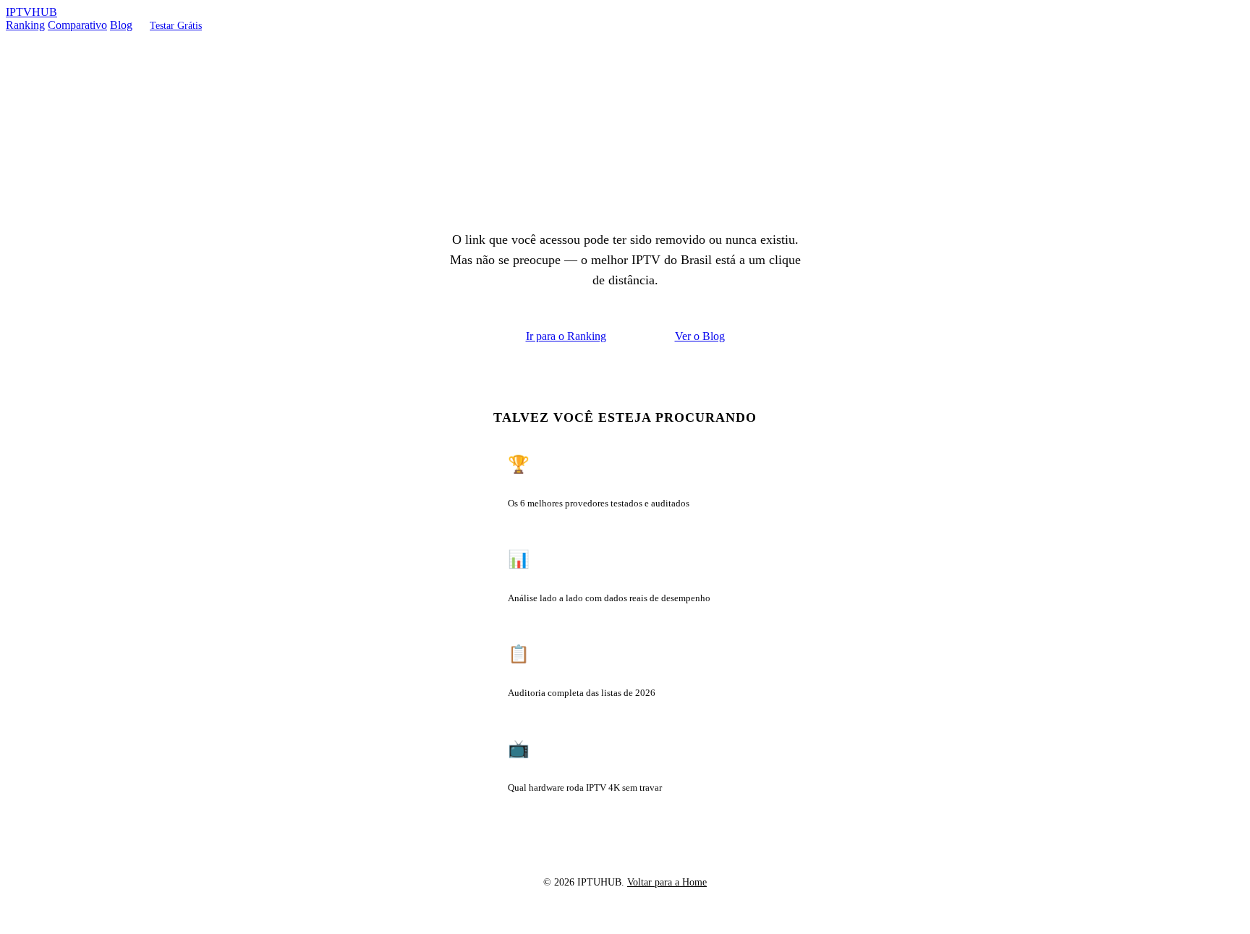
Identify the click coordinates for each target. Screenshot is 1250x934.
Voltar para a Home (667, 882)
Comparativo (77, 25)
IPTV (31, 12)
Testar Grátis (176, 25)
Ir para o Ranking (566, 336)
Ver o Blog (700, 336)
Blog (121, 25)
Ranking (25, 25)
